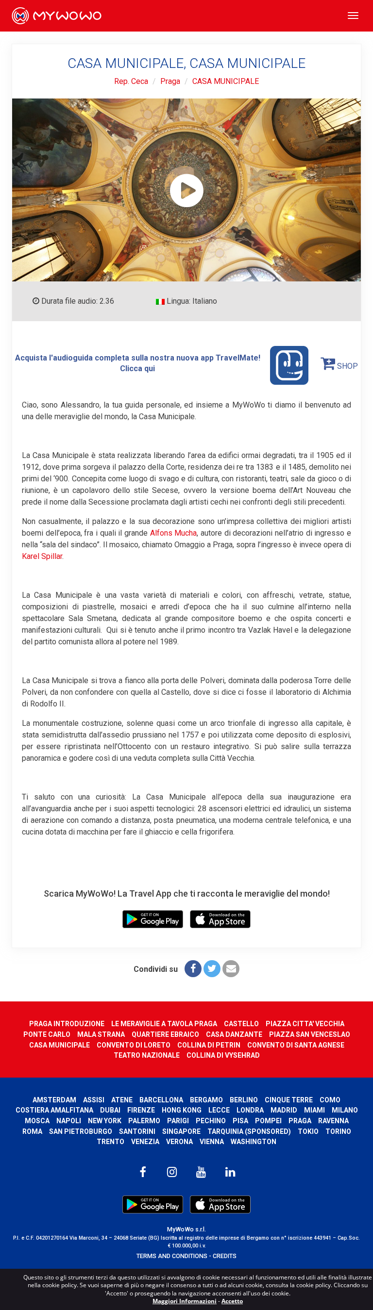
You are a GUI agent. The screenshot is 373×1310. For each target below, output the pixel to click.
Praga (170, 81)
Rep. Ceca (131, 81)
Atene (122, 1100)
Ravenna (333, 1121)
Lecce (219, 1110)
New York (104, 1121)
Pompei (268, 1121)
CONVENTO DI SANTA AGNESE (295, 1045)
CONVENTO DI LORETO (133, 1045)
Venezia (145, 1142)
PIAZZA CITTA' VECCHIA (305, 1024)
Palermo (144, 1121)
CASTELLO (241, 1024)
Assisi (93, 1100)
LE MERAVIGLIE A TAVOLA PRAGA (164, 1024)
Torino (338, 1131)
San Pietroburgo (80, 1131)
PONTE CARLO (46, 1034)
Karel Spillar (42, 556)
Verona (179, 1142)
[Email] (230, 968)
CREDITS (225, 1256)
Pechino (211, 1121)
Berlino (244, 1100)
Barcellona (161, 1100)
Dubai (110, 1110)
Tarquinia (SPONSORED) (249, 1131)
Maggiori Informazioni (185, 1301)
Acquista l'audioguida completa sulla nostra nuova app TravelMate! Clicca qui (137, 363)
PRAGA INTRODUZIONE (66, 1024)
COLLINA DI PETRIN (208, 1045)
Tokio (308, 1131)
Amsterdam (54, 1100)
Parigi (178, 1121)
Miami (314, 1110)
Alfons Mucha (173, 533)
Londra (250, 1110)
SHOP (346, 366)
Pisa (240, 1121)
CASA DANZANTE (234, 1034)
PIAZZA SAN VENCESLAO (309, 1034)
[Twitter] (211, 968)
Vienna (212, 1142)
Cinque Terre (289, 1100)
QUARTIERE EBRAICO (165, 1034)
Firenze (141, 1110)
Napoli (68, 1121)
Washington (253, 1142)
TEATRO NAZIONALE (147, 1055)
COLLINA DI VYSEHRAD (223, 1055)
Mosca (37, 1121)
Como (330, 1100)
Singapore (181, 1131)
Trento (110, 1142)
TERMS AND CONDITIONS (171, 1256)
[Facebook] (193, 968)
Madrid (284, 1110)
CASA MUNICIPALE (225, 81)
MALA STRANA (101, 1034)
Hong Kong (182, 1110)
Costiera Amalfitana (54, 1110)
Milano (345, 1110)
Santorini (137, 1131)
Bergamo (206, 1100)
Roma (32, 1131)
